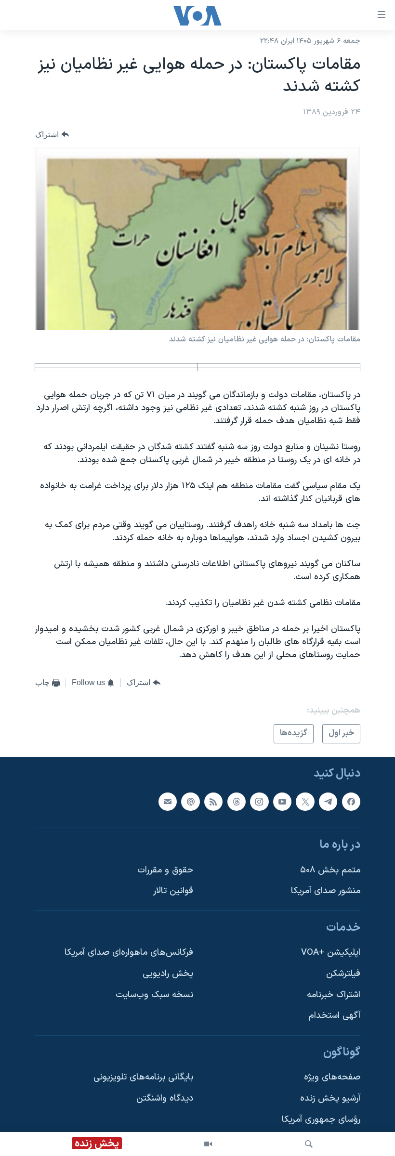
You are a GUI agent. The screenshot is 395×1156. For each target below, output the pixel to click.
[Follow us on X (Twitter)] (305, 801)
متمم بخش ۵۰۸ (330, 869)
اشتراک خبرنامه (333, 994)
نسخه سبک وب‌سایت (154, 994)
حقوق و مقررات (165, 869)
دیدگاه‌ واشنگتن (164, 1098)
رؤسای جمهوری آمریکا (321, 1119)
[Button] (52, 134)
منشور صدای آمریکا (325, 890)
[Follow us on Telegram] (328, 801)
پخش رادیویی (168, 973)
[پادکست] (190, 801)
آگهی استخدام (334, 1015)
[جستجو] (308, 1144)
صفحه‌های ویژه (332, 1077)
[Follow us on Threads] (236, 801)
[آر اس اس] (213, 801)
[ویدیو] (208, 1144)
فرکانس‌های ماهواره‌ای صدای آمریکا (129, 952)
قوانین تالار (173, 890)
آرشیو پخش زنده (330, 1098)
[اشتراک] (167, 801)
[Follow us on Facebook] (351, 801)
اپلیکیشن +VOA (330, 952)
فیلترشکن (343, 973)
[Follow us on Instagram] (259, 801)
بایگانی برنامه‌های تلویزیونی (143, 1077)
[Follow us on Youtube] (282, 801)
